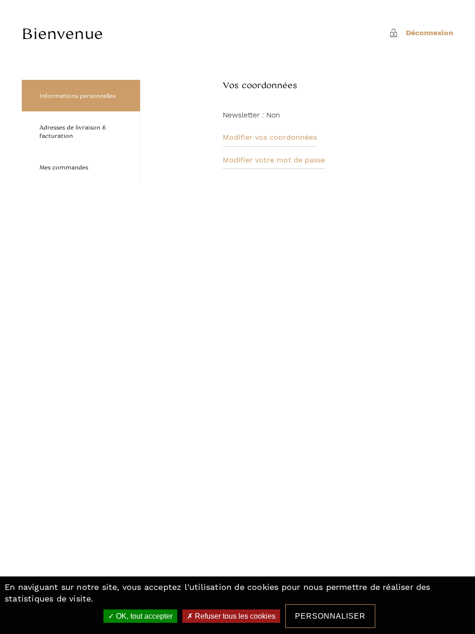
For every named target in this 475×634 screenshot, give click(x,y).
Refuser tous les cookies (234, 616)
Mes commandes (63, 167)
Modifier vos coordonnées (270, 137)
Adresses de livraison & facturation (72, 131)
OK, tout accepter (143, 616)
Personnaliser (330, 616)
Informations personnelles (77, 95)
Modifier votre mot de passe (274, 160)
